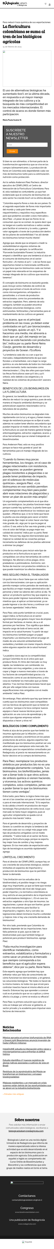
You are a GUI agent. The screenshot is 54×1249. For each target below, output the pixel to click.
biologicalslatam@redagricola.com (26, 1131)
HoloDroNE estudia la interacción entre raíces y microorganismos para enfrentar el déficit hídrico (27, 1052)
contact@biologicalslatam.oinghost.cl (27, 1200)
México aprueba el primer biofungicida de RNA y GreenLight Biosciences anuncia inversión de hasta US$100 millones (27, 1040)
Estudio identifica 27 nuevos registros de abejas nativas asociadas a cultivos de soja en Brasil (26, 1063)
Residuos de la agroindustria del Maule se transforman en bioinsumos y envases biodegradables (24, 1074)
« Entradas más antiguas (13, 1094)
